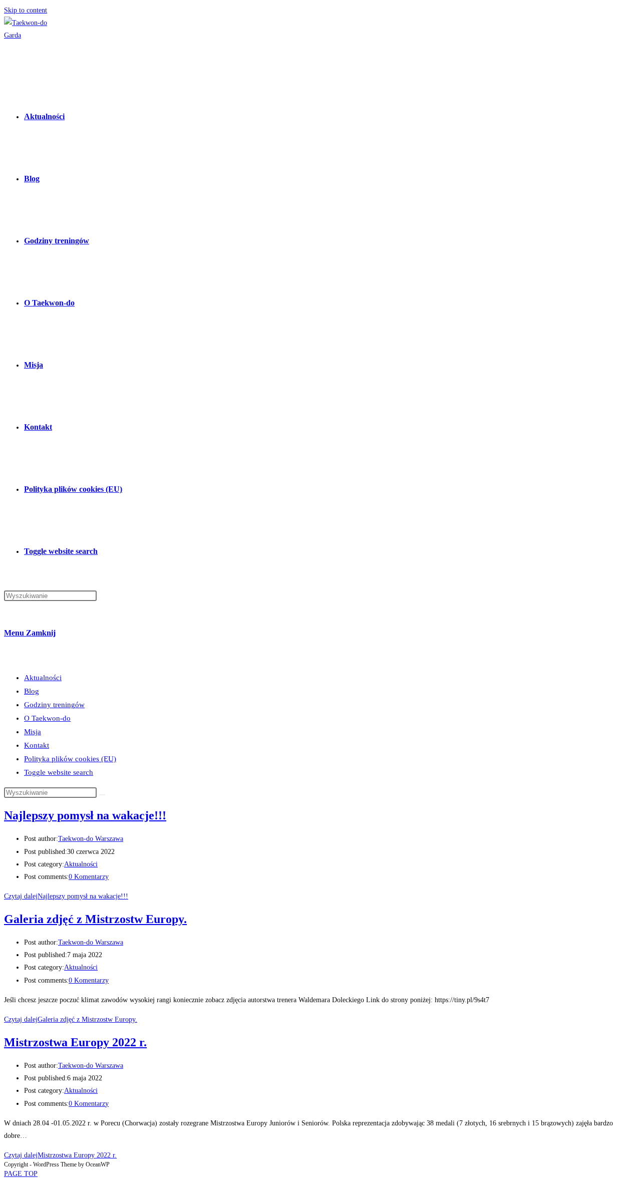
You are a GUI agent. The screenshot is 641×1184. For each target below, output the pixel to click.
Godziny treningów (54, 705)
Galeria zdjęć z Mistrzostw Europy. (95, 919)
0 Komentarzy (89, 876)
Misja (32, 732)
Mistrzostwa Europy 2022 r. (75, 1042)
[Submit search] (102, 795)
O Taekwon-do (47, 718)
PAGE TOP (21, 1173)
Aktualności (43, 678)
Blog (31, 691)
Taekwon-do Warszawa (90, 838)
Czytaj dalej (66, 896)
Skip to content (25, 10)
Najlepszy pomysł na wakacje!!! (85, 815)
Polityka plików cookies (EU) (70, 759)
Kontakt (36, 745)
